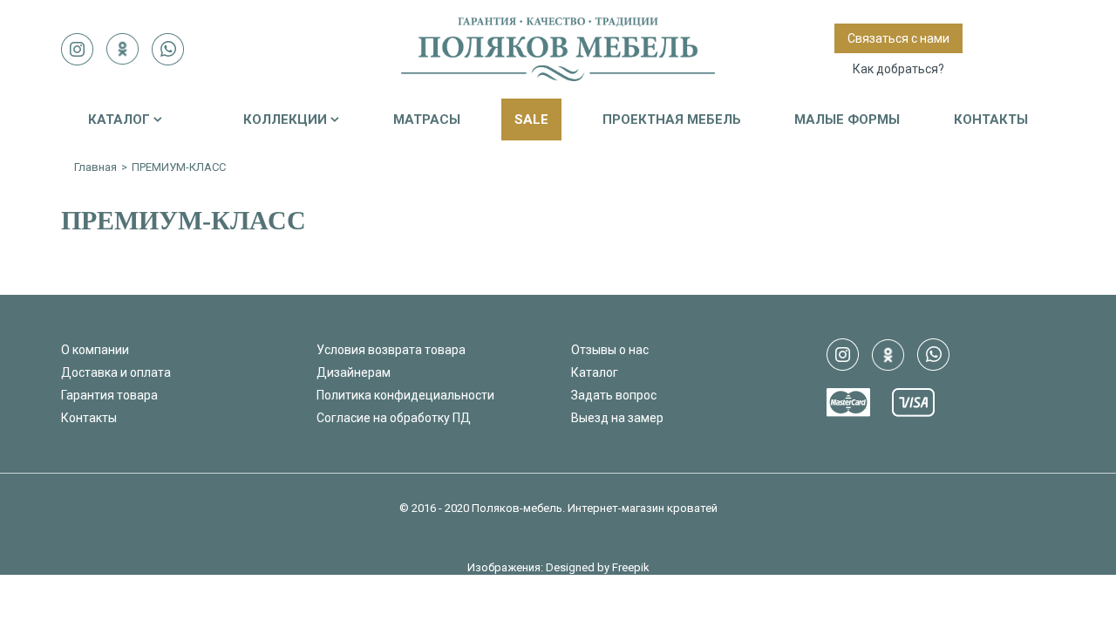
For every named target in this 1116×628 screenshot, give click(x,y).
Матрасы (426, 119)
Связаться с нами (898, 38)
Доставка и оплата (116, 372)
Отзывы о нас (610, 350)
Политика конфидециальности (405, 395)
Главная (95, 167)
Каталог (119, 119)
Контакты (991, 119)
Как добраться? (898, 69)
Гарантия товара (109, 395)
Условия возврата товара (391, 350)
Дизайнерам (353, 372)
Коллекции (285, 119)
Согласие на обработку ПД (393, 418)
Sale (531, 119)
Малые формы (847, 119)
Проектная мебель (671, 119)
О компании (95, 350)
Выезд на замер (617, 418)
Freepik (631, 567)
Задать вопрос (614, 395)
